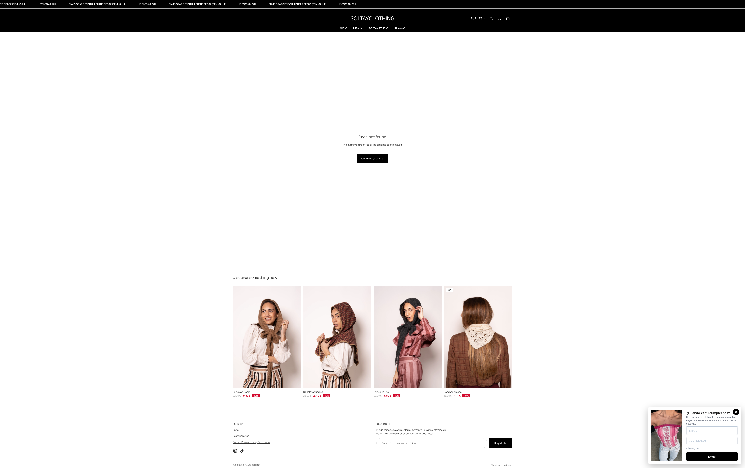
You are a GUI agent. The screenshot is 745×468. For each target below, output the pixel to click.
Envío (236, 430)
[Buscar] (491, 18)
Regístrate (500, 443)
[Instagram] (235, 451)
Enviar (712, 456)
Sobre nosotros (241, 436)
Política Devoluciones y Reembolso (251, 442)
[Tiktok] (242, 451)
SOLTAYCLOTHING (250, 465)
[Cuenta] (499, 18)
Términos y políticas (501, 465)
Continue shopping (372, 158)
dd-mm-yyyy (692, 448)
